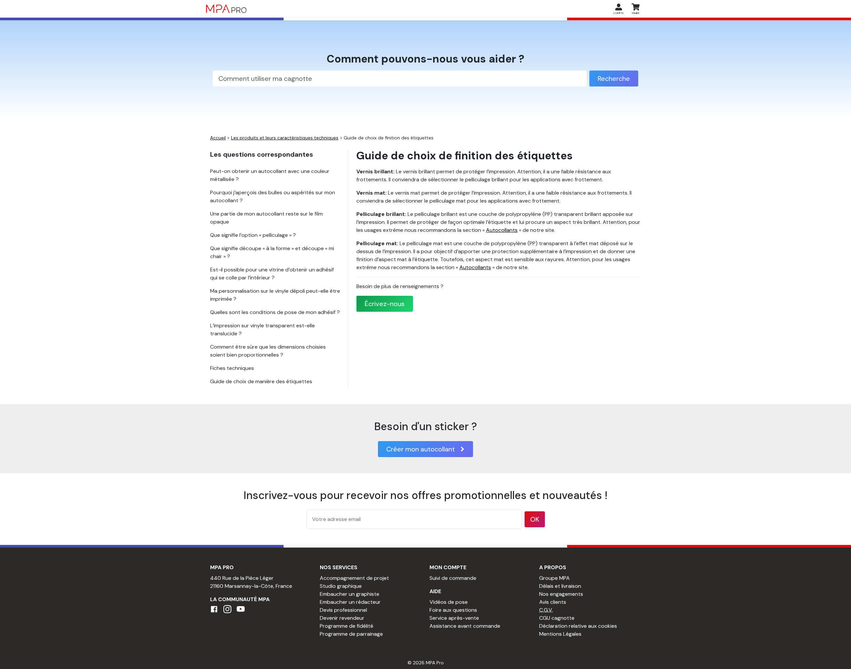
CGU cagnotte (556, 617)
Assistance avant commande (464, 625)
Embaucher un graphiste (349, 593)
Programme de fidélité (346, 625)
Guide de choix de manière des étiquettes (261, 381)
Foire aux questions (453, 609)
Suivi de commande (452, 578)
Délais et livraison (560, 586)
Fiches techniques (232, 368)
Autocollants (502, 230)
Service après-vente (454, 617)
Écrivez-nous (385, 303)
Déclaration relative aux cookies (578, 625)
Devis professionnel (343, 609)
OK (534, 519)
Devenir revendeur (342, 617)
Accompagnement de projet (354, 578)
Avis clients (552, 601)
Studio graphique (341, 586)
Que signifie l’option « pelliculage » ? (253, 235)
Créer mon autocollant (420, 449)
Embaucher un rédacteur (350, 601)
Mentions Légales (560, 633)
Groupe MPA (554, 578)
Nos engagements (561, 593)
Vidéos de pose (448, 601)
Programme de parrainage (351, 633)
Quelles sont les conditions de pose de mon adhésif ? (275, 312)
